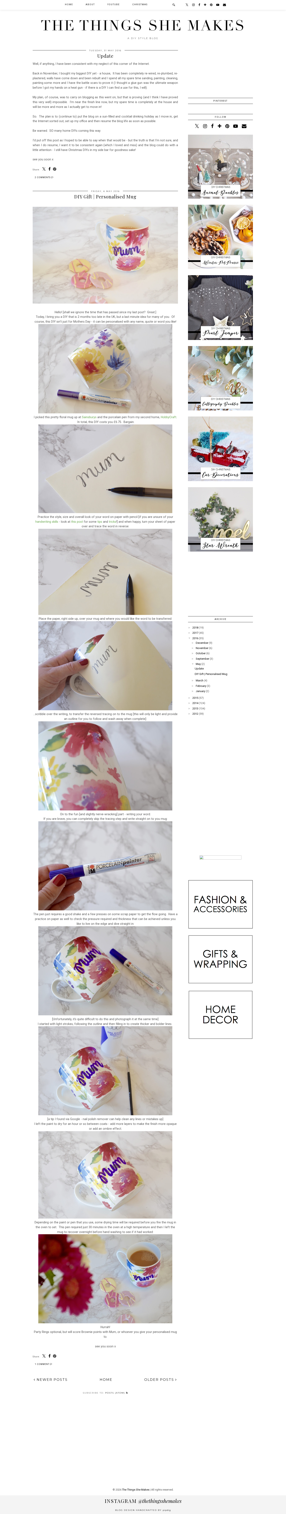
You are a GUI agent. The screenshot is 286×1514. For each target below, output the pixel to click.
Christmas (140, 4)
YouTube (113, 4)
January (200, 691)
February (201, 685)
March (199, 680)
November (202, 648)
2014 (195, 703)
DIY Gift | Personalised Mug (105, 196)
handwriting (43, 521)
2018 (195, 627)
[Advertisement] (220, 766)
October (201, 653)
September (202, 658)
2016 (195, 638)
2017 (195, 632)
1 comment (42, 1364)
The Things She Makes (143, 25)
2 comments (43, 177)
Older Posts (159, 1380)
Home (106, 1380)
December (202, 642)
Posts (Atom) (115, 1392)
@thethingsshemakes (143, 1500)
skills (55, 521)
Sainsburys (89, 417)
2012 (195, 713)
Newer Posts (51, 1380)
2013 (195, 708)
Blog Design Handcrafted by (143, 1510)
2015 (195, 697)
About (90, 4)
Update (105, 56)
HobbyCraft (168, 417)
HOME (69, 4)
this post (77, 521)
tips (100, 521)
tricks (112, 521)
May (198, 664)
